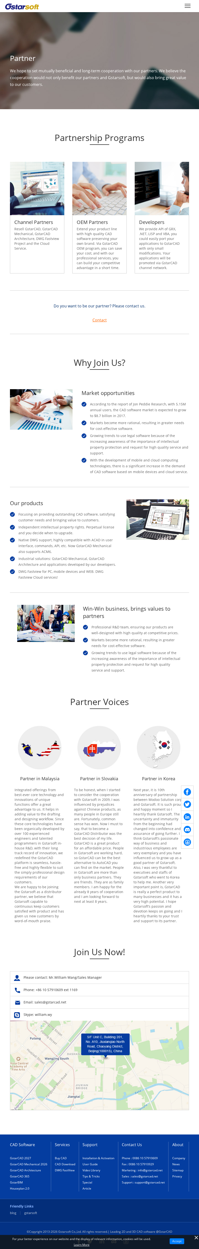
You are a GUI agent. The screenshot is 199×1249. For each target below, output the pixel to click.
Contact (99, 320)
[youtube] (187, 842)
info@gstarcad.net (150, 1170)
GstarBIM (16, 1182)
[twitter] (187, 804)
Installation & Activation (98, 1158)
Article (87, 1188)
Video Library (91, 1170)
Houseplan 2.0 (19, 1188)
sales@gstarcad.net (50, 1002)
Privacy (177, 1176)
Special (87, 1182)
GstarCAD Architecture (25, 1170)
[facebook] (187, 792)
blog (13, 1213)
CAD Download (65, 1164)
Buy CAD (61, 1158)
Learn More (82, 1245)
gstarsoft (30, 1213)
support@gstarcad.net (150, 1182)
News (176, 1164)
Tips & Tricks (91, 1176)
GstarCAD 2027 (20, 1158)
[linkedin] (187, 817)
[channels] (187, 829)
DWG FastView (65, 1170)
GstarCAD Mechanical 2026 (28, 1164)
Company (178, 1158)
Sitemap (177, 1170)
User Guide (90, 1164)
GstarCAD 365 (19, 1176)
